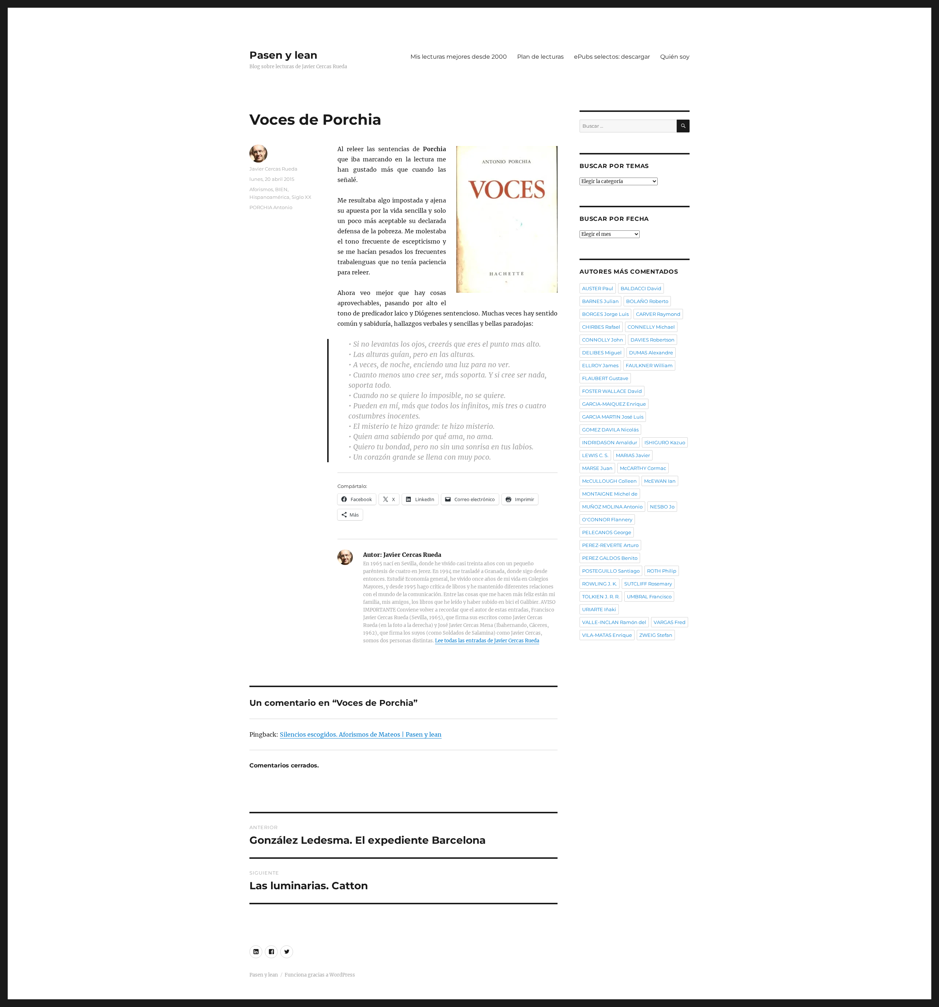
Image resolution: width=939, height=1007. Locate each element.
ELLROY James (600, 365)
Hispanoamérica (269, 197)
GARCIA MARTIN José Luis (612, 417)
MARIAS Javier (633, 455)
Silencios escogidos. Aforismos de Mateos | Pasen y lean (361, 734)
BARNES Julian (600, 301)
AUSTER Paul (597, 288)
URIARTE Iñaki (599, 609)
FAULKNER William (649, 365)
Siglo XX (301, 197)
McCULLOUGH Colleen (609, 481)
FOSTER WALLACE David (612, 391)
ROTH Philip (661, 571)
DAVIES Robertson (653, 340)
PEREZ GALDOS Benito (609, 558)
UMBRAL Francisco (649, 596)
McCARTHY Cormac (643, 468)
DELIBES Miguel (602, 352)
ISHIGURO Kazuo (664, 442)
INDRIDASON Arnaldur (609, 442)
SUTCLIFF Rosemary (648, 584)
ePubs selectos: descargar (612, 56)
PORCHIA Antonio (270, 207)
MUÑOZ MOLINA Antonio (612, 507)
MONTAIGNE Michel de (609, 494)
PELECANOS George (606, 532)
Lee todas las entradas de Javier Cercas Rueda (487, 641)
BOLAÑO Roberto (647, 301)
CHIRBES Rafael (601, 327)
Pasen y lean (283, 55)
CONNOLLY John (602, 340)
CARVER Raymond (658, 314)
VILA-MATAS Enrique (607, 635)
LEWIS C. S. (595, 455)
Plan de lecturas (540, 56)
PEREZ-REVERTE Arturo (610, 545)
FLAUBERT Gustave (605, 378)
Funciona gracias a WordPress (320, 975)
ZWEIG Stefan (655, 635)
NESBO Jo (662, 507)
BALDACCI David (641, 288)
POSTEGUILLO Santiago (611, 571)
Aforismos (261, 189)
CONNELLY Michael (651, 327)
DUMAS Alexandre (651, 352)
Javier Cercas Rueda (273, 169)
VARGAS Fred (670, 622)
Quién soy (675, 56)
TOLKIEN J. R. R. (601, 596)
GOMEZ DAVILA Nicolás (610, 430)
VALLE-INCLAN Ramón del (614, 622)
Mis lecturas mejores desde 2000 (458, 56)
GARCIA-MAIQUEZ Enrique (614, 404)
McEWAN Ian (660, 481)
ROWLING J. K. (599, 584)
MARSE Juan (597, 468)
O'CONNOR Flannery (607, 519)
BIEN (281, 189)
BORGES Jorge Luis (605, 314)
